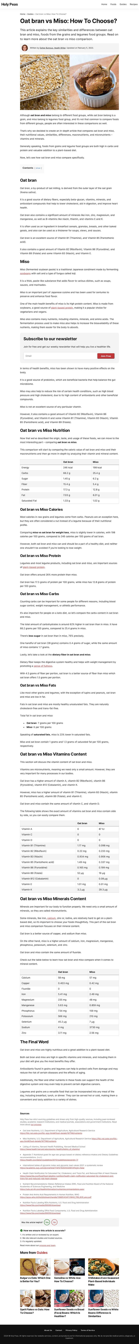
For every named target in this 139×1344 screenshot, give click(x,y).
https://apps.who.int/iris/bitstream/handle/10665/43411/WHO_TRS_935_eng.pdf (55, 1197)
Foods (113, 4)
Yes (47, 1222)
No (54, 1222)
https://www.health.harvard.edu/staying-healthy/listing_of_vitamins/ (50, 1149)
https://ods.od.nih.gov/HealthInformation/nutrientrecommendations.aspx (52, 1189)
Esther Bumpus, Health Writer (53, 48)
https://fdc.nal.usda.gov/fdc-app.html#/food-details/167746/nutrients (51, 1133)
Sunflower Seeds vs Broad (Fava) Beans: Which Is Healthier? (69, 1313)
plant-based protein (62, 307)
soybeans (25, 273)
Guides (123, 4)
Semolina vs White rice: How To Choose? (67, 1279)
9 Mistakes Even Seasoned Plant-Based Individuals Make (103, 1281)
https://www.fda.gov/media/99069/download (40, 1205)
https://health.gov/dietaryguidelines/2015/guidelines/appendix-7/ (49, 1160)
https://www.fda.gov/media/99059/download (40, 1213)
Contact (59, 1330)
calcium (51, 918)
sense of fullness (43, 666)
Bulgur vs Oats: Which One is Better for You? (35, 1279)
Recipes (134, 4)
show (38, 168)
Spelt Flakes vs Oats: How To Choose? (34, 1311)
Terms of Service (88, 1330)
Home (104, 4)
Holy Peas (9, 4)
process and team (47, 1245)
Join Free (106, 356)
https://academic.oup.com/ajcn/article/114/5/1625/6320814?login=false (52, 1168)
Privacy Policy (71, 1330)
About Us (48, 1330)
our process (36, 1124)
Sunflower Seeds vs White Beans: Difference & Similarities (103, 1313)
